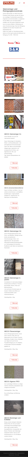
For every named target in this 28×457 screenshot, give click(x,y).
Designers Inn (13, 453)
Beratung (15, 163)
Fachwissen (14, 167)
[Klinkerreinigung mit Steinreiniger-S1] (14, 128)
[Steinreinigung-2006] (14, 80)
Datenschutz (21, 453)
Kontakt (17, 455)
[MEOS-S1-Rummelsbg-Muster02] (14, 96)
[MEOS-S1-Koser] (14, 112)
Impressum (11, 455)
